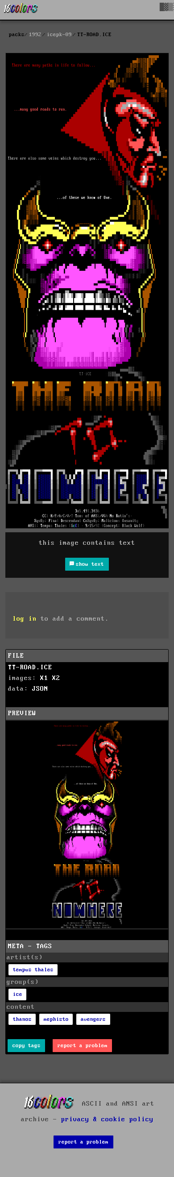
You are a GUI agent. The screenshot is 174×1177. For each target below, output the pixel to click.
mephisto (56, 1019)
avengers (93, 1019)
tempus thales (33, 970)
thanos (22, 1019)
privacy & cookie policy (107, 1119)
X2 (56, 678)
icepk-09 (59, 34)
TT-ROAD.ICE (30, 667)
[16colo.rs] (21, 10)
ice (17, 994)
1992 (35, 34)
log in (24, 618)
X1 (44, 678)
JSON (40, 688)
